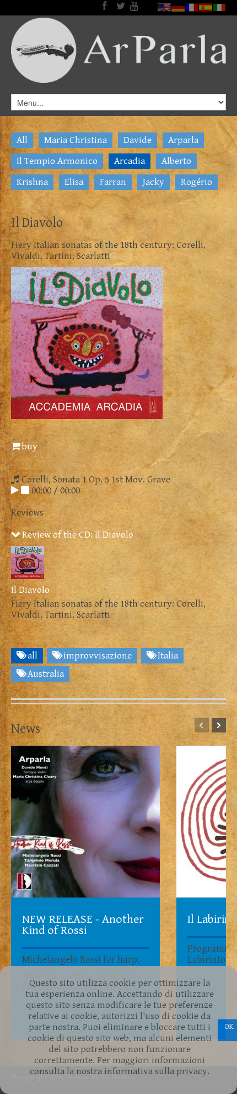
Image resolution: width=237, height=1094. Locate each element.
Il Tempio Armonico (57, 161)
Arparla (183, 140)
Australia (44, 673)
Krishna (32, 182)
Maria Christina (75, 140)
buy (28, 446)
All (22, 140)
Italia (166, 655)
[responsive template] (118, 50)
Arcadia (129, 161)
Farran (113, 182)
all (31, 655)
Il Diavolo (30, 590)
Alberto (176, 161)
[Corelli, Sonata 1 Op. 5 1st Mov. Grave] (15, 490)
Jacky (153, 182)
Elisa (73, 182)
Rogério (196, 182)
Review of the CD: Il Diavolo (76, 534)
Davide (137, 140)
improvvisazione (96, 655)
